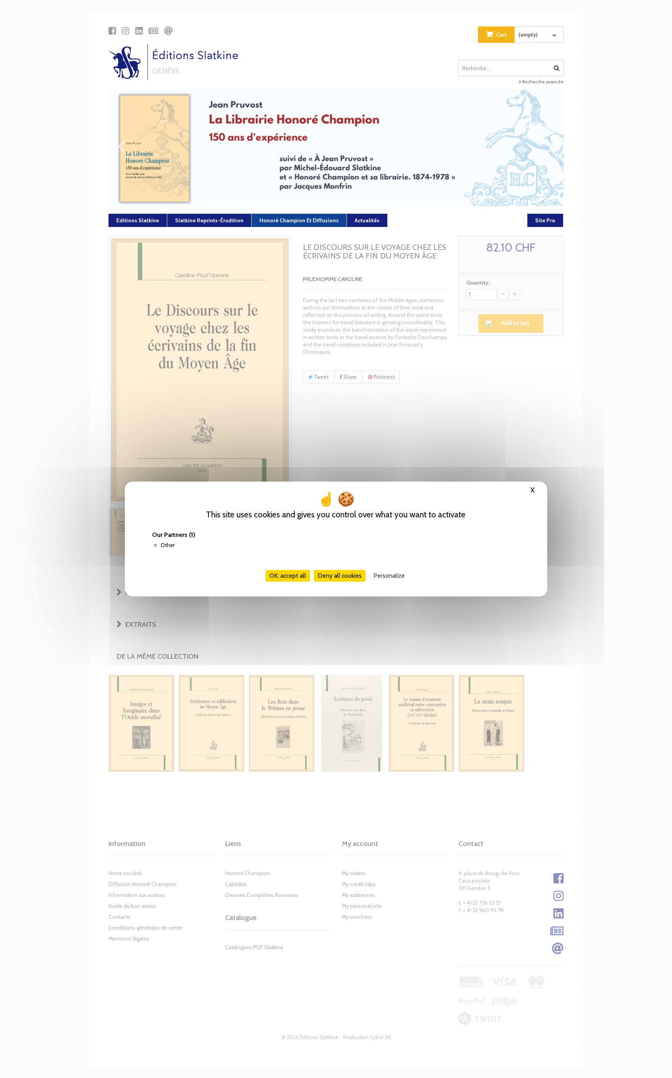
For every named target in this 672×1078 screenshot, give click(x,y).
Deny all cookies (340, 575)
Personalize (389, 575)
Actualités (367, 220)
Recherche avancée (542, 81)
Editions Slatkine (137, 220)
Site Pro (545, 220)
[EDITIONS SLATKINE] (176, 61)
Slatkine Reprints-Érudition (209, 220)
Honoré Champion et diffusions (299, 220)
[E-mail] (168, 30)
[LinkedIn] (139, 30)
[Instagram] (125, 30)
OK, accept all (288, 575)
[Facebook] (112, 30)
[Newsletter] (153, 30)
